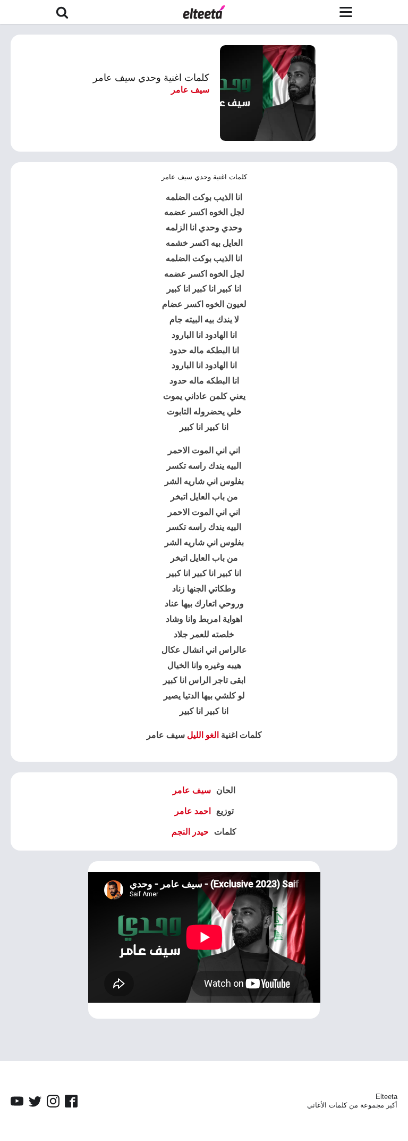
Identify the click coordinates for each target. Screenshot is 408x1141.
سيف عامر (190, 89)
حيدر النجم (190, 831)
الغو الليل (203, 734)
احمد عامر (193, 810)
